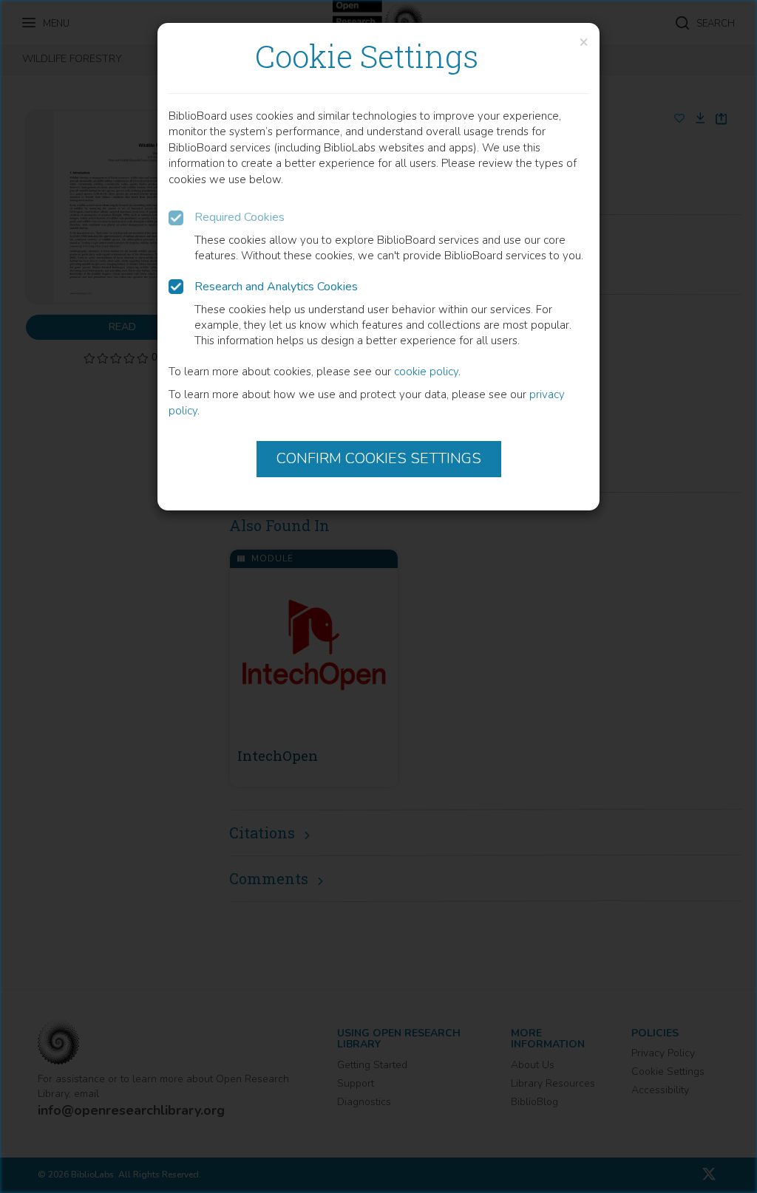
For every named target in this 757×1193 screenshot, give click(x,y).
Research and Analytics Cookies (276, 286)
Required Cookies (239, 217)
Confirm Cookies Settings (378, 458)
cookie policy (426, 371)
